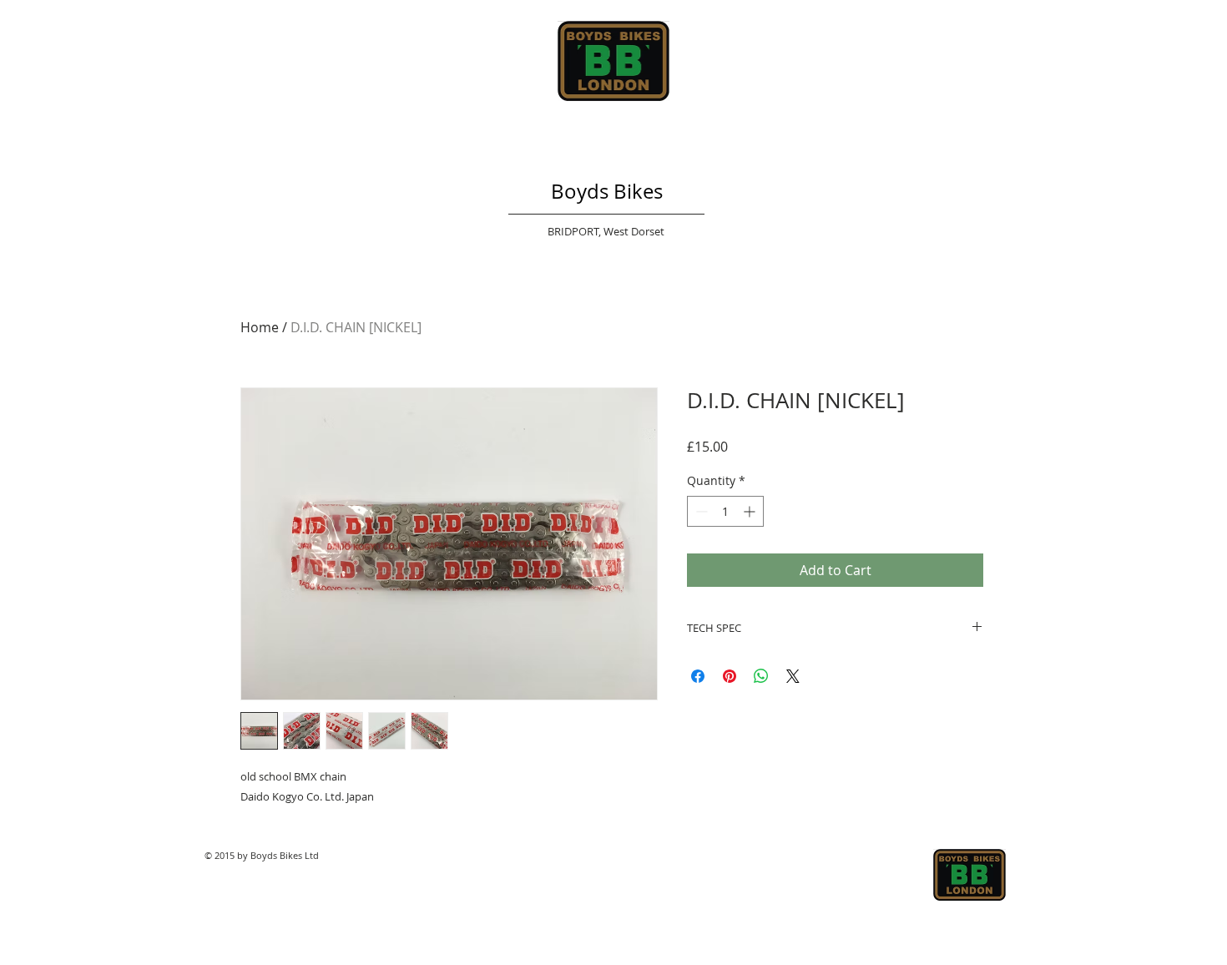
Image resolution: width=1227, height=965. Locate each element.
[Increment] (750, 511)
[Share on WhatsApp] (761, 676)
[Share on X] (793, 676)
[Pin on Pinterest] (730, 676)
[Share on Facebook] (698, 676)
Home (259, 327)
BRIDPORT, (575, 231)
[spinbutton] (725, 511)
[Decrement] (699, 511)
